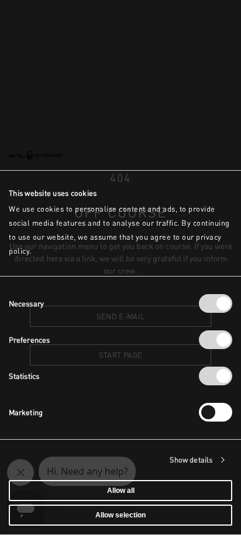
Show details (191, 459)
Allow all (121, 490)
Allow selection (120, 515)
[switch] (215, 339)
